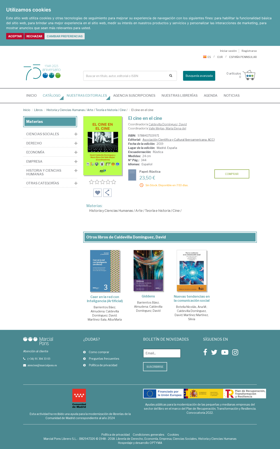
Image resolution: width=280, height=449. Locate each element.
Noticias (232, 96)
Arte (90, 110)
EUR (220, 57)
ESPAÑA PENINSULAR (243, 57)
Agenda (210, 96)
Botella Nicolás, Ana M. (191, 306)
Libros (38, 110)
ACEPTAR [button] (15, 36)
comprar (232, 174)
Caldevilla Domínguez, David (168, 124)
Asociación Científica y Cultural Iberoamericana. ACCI (178, 139)
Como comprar (99, 352)
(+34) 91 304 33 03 (38, 358)
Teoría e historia (106, 110)
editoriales (87, 96)
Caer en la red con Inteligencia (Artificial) (105, 299)
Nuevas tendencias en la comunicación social (192, 299)
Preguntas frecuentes (104, 358)
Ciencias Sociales (42, 134)
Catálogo (51, 96)
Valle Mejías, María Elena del (167, 128)
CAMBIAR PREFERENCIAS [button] (65, 36)
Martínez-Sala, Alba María (105, 319)
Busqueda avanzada (199, 75)
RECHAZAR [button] (34, 36)
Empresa (34, 161)
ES (209, 57)
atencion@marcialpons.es (42, 365)
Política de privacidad (103, 365)
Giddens (148, 296)
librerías (180, 96)
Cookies (173, 434)
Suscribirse (155, 366)
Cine (123, 110)
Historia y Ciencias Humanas (65, 110)
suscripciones (134, 96)
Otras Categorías (42, 183)
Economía (35, 152)
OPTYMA (156, 442)
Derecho (34, 143)
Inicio (33, 95)
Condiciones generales (148, 434)
